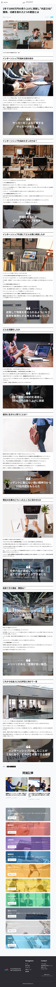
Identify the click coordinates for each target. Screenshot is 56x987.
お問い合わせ (47, 974)
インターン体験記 (12, 766)
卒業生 (8, 766)
